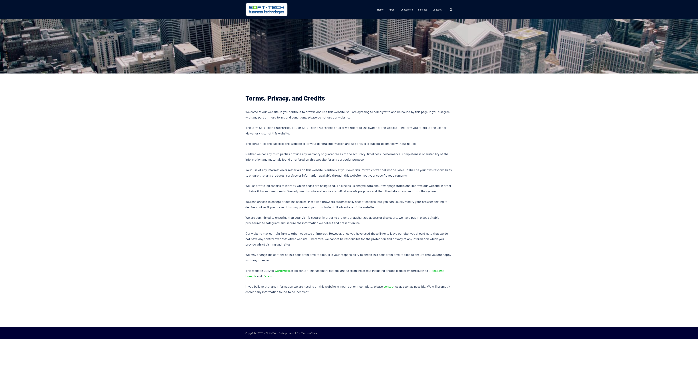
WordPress (282, 271)
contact (389, 286)
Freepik (251, 276)
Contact (437, 9)
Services (422, 9)
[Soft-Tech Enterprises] (266, 9)
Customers (407, 9)
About (392, 9)
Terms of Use (309, 333)
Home (380, 9)
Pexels (267, 276)
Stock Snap (436, 271)
